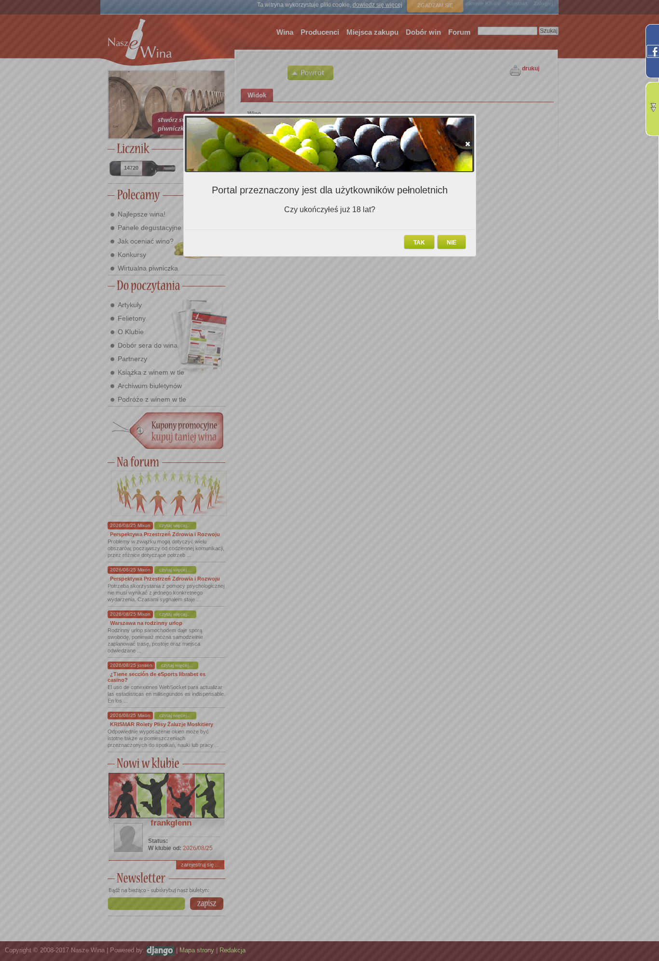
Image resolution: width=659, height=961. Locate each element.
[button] (468, 144)
